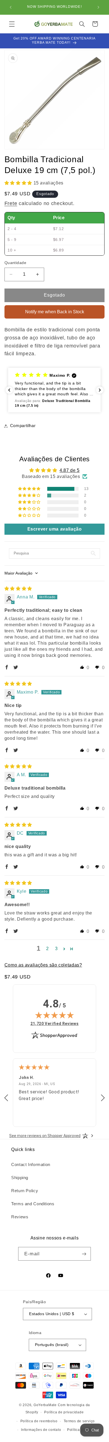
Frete (10, 203)
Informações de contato (41, 1429)
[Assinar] (83, 1254)
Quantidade (15, 263)
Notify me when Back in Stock (54, 311)
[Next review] (103, 1098)
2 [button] (47, 948)
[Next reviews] (99, 390)
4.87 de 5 (70, 470)
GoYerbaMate (45, 1405)
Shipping (19, 1177)
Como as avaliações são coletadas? (43, 965)
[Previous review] (6, 1098)
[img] (18, 588)
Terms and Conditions (32, 1204)
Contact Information (30, 1164)
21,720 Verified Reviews (54, 1023)
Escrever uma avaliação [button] (54, 529)
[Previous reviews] (9, 390)
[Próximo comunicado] (98, 7)
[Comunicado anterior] (10, 7)
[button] (11, 24)
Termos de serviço (79, 1421)
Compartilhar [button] (23, 425)
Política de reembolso (39, 1421)
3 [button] (56, 948)
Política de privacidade (64, 1412)
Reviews (19, 1217)
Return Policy (24, 1191)
